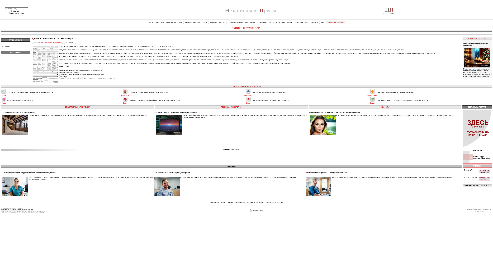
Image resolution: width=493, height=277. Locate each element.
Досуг (205, 22)
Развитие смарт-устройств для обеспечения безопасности (177, 112)
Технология (63, 76)
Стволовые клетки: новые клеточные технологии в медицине (81, 74)
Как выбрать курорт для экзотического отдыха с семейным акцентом (403, 100)
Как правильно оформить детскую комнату (18, 112)
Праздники (299, 22)
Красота (222, 22)
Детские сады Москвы (218, 203)
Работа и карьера (311, 22)
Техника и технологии (335, 22)
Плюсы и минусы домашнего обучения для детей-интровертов (30, 92)
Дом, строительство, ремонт (171, 22)
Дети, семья (154, 22)
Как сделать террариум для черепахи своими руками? (149, 92)
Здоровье (213, 22)
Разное (290, 22)
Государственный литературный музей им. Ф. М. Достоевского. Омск (155, 100)
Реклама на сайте (27, 209)
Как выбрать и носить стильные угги (20, 100)
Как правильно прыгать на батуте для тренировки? (271, 100)
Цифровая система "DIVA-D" (69, 72)
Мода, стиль (250, 22)
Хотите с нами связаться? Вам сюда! (481, 157)
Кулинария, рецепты (235, 22)
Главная (7, 46)
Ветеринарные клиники (236, 203)
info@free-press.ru (17, 13)
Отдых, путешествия (277, 22)
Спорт (323, 22)
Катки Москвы (259, 203)
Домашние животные (193, 22)
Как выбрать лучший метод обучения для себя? (395, 92)
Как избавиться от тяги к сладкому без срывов (172, 173)
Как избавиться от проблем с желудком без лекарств (326, 173)
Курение (249, 203)
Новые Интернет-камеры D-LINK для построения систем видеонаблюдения (87, 78)
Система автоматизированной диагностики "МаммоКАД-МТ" (81, 71)
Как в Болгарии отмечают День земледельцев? (270, 92)
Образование (262, 22)
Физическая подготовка (274, 203)
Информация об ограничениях (11, 209)
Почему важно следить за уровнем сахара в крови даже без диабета (29, 173)
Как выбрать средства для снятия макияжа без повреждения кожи (334, 112)
